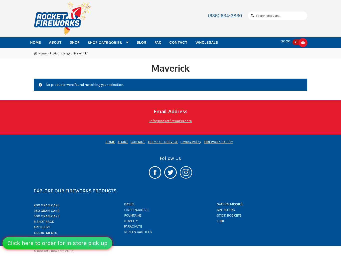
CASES (129, 204)
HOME (35, 42)
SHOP (75, 42)
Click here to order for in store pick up (57, 243)
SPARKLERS (226, 210)
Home (42, 53)
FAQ (158, 42)
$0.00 (289, 41)
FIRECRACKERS (136, 210)
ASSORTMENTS (45, 233)
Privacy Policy (190, 142)
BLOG (142, 42)
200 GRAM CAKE (47, 205)
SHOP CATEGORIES (105, 42)
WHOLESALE (206, 42)
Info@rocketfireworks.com (170, 121)
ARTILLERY (42, 227)
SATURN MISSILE (230, 204)
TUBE (221, 221)
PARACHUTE (133, 226)
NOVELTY (131, 221)
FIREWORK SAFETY (218, 142)
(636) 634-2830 (225, 15)
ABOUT (55, 42)
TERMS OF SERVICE (163, 142)
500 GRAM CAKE (47, 216)
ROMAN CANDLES (138, 232)
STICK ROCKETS (229, 215)
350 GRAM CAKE (46, 211)
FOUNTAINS (133, 215)
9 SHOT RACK (44, 222)
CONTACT (178, 42)
